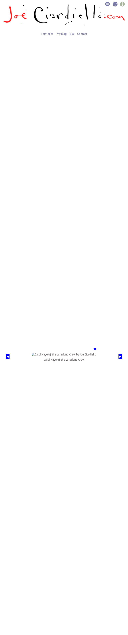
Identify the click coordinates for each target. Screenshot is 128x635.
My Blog (62, 33)
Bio (72, 33)
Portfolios (47, 33)
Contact (82, 33)
